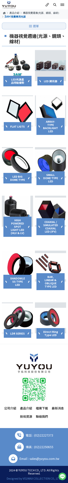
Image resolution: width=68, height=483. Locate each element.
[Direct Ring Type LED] (50, 317)
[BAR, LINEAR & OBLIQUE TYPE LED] (50, 266)
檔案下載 (42, 408)
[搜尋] (55, 4)
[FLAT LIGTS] (17, 110)
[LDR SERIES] (17, 317)
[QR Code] (34, 389)
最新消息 (58, 408)
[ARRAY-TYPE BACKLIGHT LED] (50, 110)
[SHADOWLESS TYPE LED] (17, 266)
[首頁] (4, 13)
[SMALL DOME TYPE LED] (50, 162)
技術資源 (26, 416)
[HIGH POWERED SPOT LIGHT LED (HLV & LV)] (17, 211)
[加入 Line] (62, 476)
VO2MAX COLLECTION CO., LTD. (42, 478)
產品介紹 (14, 12)
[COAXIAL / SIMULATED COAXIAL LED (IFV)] (50, 211)
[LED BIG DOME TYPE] (17, 162)
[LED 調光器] (50, 65)
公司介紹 (10, 408)
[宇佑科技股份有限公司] (9, 4)
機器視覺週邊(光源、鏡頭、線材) (41, 12)
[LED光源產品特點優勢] (17, 65)
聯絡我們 (42, 416)
